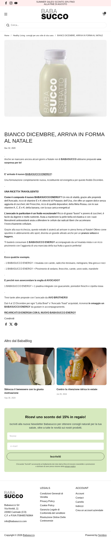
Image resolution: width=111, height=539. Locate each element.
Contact (80, 498)
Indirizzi (80, 506)
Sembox (102, 535)
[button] (104, 14)
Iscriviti (55, 456)
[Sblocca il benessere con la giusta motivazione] (29, 366)
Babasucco (29, 535)
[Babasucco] (54, 14)
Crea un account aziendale (89, 510)
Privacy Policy (47, 501)
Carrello (80, 502)
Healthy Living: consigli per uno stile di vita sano (33, 35)
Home (6, 35)
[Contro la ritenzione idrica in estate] (82, 366)
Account (80, 493)
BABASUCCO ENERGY (38, 174)
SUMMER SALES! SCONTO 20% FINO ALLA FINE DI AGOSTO (55, 3)
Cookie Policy (47, 505)
